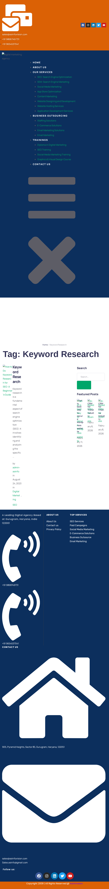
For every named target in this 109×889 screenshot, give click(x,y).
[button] (51, 233)
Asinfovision (76, 883)
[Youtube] (104, 25)
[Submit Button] (84, 385)
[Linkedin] (93, 25)
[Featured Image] (8, 394)
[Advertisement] (54, 319)
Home (45, 344)
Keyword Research (17, 374)
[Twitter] (98, 25)
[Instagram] (88, 25)
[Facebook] (83, 25)
